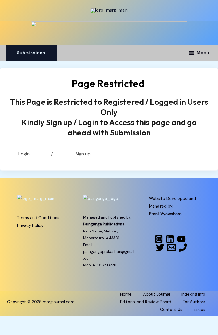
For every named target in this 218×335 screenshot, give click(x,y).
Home (126, 294)
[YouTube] (181, 239)
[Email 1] (171, 247)
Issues (199, 309)
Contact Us (171, 309)
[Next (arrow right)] (35, 331)
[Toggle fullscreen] (35, 321)
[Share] (59, 321)
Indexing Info (193, 294)
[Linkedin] (170, 239)
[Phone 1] (183, 247)
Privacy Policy (30, 225)
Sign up (84, 154)
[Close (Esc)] (83, 321)
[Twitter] (160, 247)
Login (24, 154)
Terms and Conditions (38, 218)
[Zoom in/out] (11, 321)
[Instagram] (158, 239)
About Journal (156, 294)
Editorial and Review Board (145, 302)
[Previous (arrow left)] (11, 331)
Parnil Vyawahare (165, 214)
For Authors (194, 302)
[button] (31, 53)
